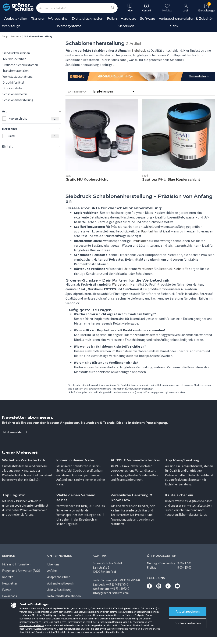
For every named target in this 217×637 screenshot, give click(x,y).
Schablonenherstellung (18, 100)
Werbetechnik (122, 284)
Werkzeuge (11, 26)
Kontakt (7, 577)
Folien (112, 19)
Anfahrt (52, 571)
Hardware (128, 19)
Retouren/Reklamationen (64, 596)
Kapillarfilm (149, 231)
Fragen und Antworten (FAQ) (21, 571)
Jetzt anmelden (13, 432)
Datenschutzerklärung (31, 625)
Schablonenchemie (15, 94)
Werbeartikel (58, 19)
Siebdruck (126, 26)
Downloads (9, 596)
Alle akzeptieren (188, 611)
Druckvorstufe (12, 88)
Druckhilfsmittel (13, 82)
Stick (174, 26)
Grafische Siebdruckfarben (20, 65)
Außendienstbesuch (60, 583)
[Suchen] (112, 7)
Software (147, 19)
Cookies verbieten (188, 623)
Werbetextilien (15, 19)
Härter (127, 269)
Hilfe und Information (16, 564)
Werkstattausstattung (18, 77)
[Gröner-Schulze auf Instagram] (158, 587)
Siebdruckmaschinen (16, 53)
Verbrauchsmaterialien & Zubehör (186, 19)
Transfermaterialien (16, 71)
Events (6, 590)
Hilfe (130, 10)
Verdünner (145, 269)
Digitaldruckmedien (87, 19)
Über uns (53, 564)
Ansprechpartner (58, 577)
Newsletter (9, 583)
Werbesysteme (69, 26)
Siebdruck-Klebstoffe (173, 269)
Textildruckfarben (14, 59)
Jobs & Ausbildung (59, 590)
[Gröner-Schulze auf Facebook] (149, 587)
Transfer (38, 19)
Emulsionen (140, 241)
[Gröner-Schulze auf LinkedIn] (168, 587)
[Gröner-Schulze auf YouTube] (177, 587)
